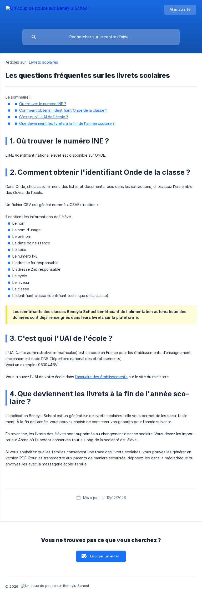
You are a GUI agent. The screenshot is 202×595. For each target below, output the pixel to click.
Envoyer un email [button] (104, 556)
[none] (47, 13)
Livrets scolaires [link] (43, 62)
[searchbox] (101, 37)
